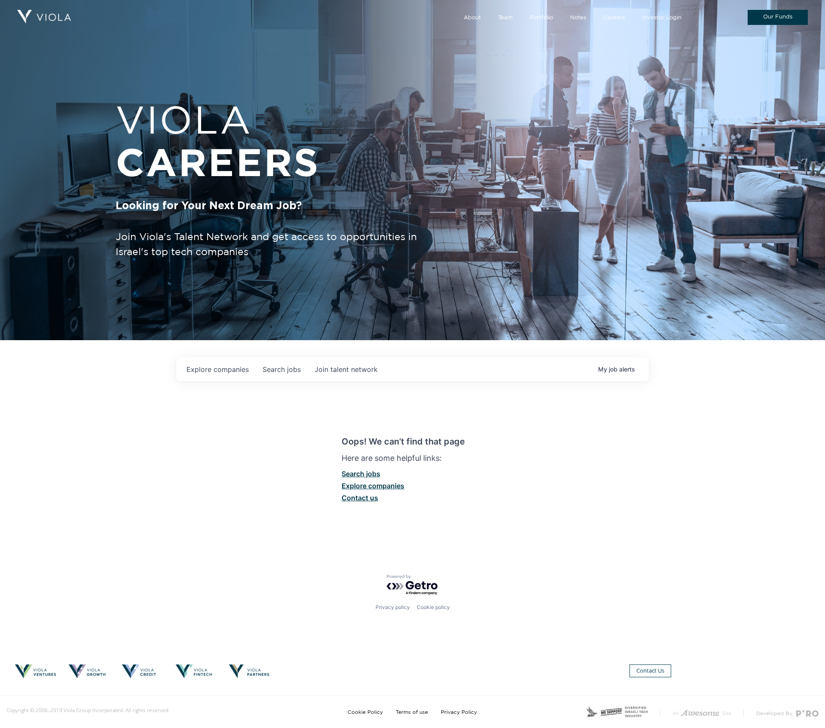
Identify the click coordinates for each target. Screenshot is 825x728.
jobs (282, 369)
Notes (578, 18)
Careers (614, 18)
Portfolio (541, 18)
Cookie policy (433, 607)
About (472, 18)
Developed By (775, 713)
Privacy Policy (459, 712)
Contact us (360, 497)
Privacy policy (393, 607)
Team (505, 18)
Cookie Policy (365, 712)
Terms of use (412, 712)
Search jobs (361, 473)
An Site (702, 713)
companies (217, 369)
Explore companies (373, 485)
